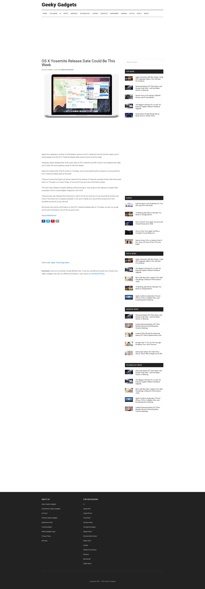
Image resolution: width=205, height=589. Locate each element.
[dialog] (102, 294)
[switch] (129, 293)
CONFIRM (88, 325)
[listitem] (102, 289)
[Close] (139, 260)
